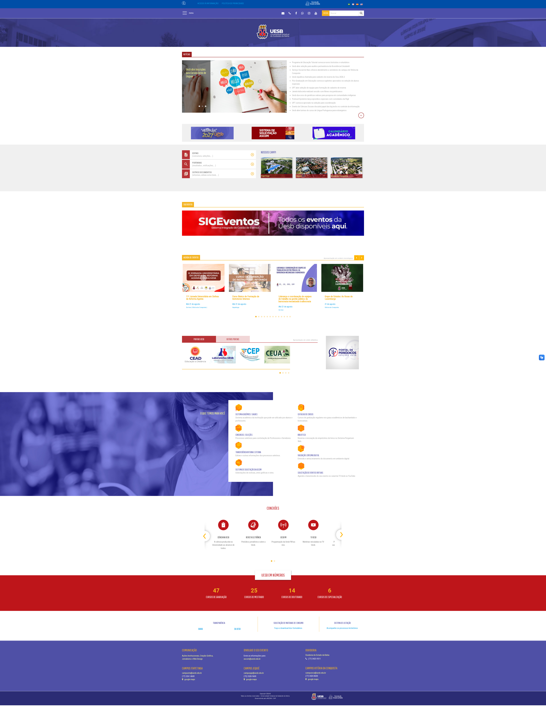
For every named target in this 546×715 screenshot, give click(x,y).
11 (284, 316)
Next (361, 257)
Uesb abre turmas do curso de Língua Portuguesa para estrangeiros (319, 110)
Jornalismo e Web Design (192, 659)
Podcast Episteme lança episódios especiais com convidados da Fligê (320, 99)
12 (287, 316)
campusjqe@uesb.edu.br (254, 673)
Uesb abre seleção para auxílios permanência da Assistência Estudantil (321, 66)
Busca (325, 13)
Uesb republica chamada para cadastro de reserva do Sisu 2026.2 (318, 77)
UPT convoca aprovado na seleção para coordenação (314, 103)
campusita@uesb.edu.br (192, 673)
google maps (189, 679)
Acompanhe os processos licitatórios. (342, 628)
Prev (356, 257)
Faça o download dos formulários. (288, 628)
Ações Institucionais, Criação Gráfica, (197, 655)
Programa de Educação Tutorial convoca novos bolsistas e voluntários (320, 62)
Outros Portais (233, 339)
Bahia (200, 628)
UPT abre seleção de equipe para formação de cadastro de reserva (319, 88)
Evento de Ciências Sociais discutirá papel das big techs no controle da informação (326, 106)
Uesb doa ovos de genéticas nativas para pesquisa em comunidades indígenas (324, 95)
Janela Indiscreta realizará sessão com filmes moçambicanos (317, 91)
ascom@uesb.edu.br (252, 659)
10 (281, 316)
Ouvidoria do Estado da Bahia (317, 655)
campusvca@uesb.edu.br (315, 673)
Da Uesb (237, 628)
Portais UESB (199, 339)
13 (290, 316)
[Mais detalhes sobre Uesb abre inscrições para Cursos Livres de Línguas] (234, 112)
